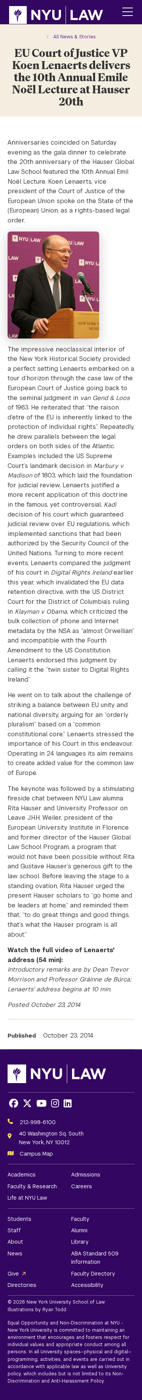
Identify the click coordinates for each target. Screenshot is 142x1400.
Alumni (79, 1230)
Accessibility (87, 1285)
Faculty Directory (93, 1273)
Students (19, 1219)
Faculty (80, 1219)
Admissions (85, 1174)
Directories (22, 1285)
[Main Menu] (127, 12)
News (15, 1253)
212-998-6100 (38, 1122)
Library (80, 1241)
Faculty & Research (32, 1186)
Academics (22, 1174)
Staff (14, 1230)
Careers (81, 1186)
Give (13, 1273)
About (15, 1241)
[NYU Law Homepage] (56, 12)
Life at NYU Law (27, 1197)
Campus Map (36, 1153)
